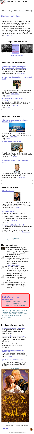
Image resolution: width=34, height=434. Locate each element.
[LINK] (10, 356)
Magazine (17, 11)
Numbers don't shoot (10, 16)
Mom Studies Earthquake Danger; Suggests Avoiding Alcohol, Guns (14, 67)
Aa (1, 428)
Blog (10, 11)
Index (4, 11)
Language (24, 425)
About (18, 425)
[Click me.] (6, 53)
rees (7, 222)
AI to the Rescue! (8, 191)
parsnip (8, 96)
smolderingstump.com (13, 265)
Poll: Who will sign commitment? (10, 298)
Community (28, 11)
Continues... (10, 35)
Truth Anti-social (8, 211)
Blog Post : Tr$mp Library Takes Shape (13, 328)
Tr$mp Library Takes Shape (11, 141)
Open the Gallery (17, 55)
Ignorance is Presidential (13, 225)
